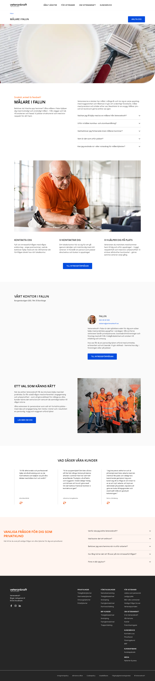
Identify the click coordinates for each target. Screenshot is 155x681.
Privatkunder (83, 590)
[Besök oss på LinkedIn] (19, 605)
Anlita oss (136, 19)
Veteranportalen (130, 607)
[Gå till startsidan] (18, 5)
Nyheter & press (130, 661)
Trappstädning (106, 625)
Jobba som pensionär (132, 593)
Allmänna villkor (77, 675)
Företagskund (129, 640)
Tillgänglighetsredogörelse (121, 675)
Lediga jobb (128, 596)
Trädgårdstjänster (85, 593)
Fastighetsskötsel (107, 603)
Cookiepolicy (91, 675)
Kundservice (129, 630)
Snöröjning (105, 600)
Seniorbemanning (107, 593)
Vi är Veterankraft (131, 615)
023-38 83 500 (104, 320)
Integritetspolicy (62, 675)
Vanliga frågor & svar (132, 603)
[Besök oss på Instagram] (15, 605)
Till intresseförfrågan (77, 266)
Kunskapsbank (129, 652)
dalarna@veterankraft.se (109, 323)
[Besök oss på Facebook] (11, 605)
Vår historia (128, 618)
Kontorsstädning (107, 607)
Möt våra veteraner (132, 600)
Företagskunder (108, 590)
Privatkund (128, 637)
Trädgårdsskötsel (107, 596)
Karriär (126, 622)
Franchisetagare (130, 625)
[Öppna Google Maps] (46, 337)
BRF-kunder (106, 612)
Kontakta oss (129, 634)
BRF (125, 644)
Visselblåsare (103, 675)
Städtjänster (82, 603)
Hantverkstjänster (84, 596)
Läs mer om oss (25, 420)
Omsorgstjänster (84, 600)
